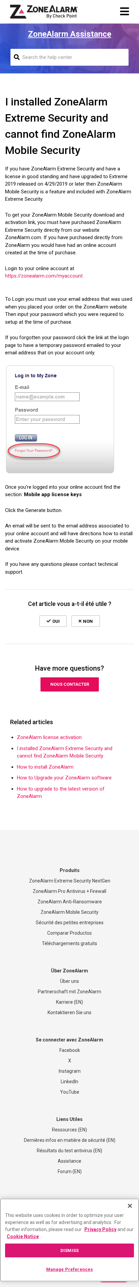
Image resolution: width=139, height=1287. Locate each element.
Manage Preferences (69, 1269)
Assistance (69, 1161)
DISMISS (69, 1250)
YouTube (69, 1092)
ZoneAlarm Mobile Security (69, 912)
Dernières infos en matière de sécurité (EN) (69, 1140)
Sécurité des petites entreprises (70, 922)
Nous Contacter (69, 684)
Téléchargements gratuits (69, 943)
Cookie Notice (23, 1236)
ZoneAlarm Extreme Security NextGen (69, 880)
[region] (69, 1240)
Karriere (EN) (69, 1002)
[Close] (129, 1205)
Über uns (69, 981)
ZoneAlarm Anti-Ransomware (69, 901)
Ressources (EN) (69, 1129)
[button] (53, 621)
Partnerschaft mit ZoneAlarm (69, 991)
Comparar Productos (69, 933)
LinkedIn (69, 1081)
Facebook (69, 1050)
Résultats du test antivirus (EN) (69, 1150)
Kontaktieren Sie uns (69, 1012)
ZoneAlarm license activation (49, 737)
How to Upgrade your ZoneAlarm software (64, 778)
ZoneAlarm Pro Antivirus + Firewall (69, 891)
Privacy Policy (100, 1229)
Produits (70, 870)
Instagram (70, 1071)
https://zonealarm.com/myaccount (44, 276)
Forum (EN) (70, 1171)
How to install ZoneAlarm (45, 767)
